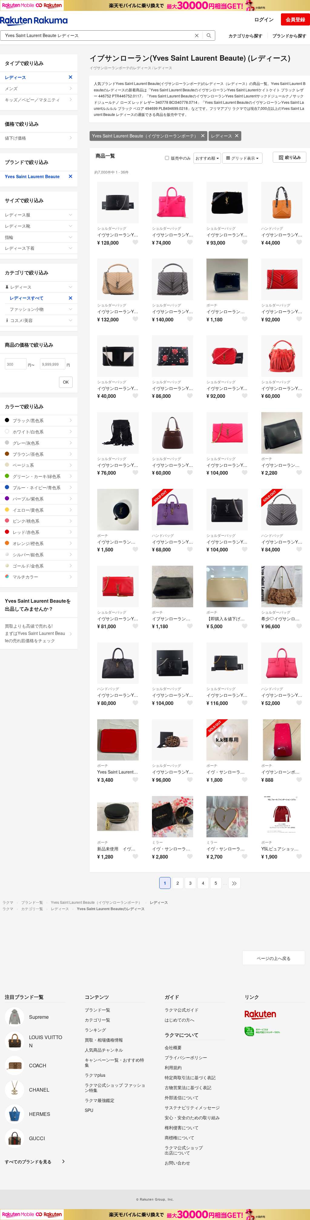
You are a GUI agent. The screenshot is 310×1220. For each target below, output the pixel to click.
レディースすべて (27, 298)
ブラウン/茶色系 (28, 454)
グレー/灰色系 (25, 443)
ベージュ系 (23, 465)
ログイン (264, 19)
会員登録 (295, 19)
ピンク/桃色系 (25, 521)
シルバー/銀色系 (28, 554)
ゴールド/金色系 (28, 566)
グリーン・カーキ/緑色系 (36, 476)
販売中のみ (181, 158)
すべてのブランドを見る (28, 1161)
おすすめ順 (206, 158)
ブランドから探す (289, 35)
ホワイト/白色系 (28, 432)
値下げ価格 (15, 138)
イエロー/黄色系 (28, 510)
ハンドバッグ (272, 228)
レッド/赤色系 (25, 532)
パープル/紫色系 (28, 499)
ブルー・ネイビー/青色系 (36, 487)
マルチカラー (25, 577)
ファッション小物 (27, 309)
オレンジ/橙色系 (28, 543)
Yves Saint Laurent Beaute (32, 176)
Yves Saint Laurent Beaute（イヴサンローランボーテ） (145, 136)
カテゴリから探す (245, 35)
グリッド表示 (243, 158)
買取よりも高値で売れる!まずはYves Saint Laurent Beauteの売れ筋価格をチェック (35, 633)
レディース (221, 136)
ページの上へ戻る (274, 958)
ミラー (157, 842)
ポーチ (211, 304)
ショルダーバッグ (111, 228)
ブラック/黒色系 (28, 420)
